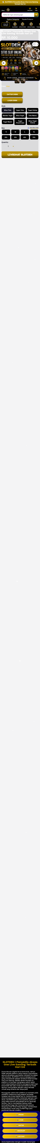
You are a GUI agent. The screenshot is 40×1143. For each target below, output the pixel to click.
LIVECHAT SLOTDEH (20, 154)
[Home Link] (14, 9)
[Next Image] (36, 63)
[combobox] (18, 15)
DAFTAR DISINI (12, 94)
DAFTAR (21, 1126)
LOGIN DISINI (12, 100)
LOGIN (21, 1120)
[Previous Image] (3, 63)
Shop (3, 10)
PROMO (21, 1114)
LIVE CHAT (21, 1137)
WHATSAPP (21, 1131)
